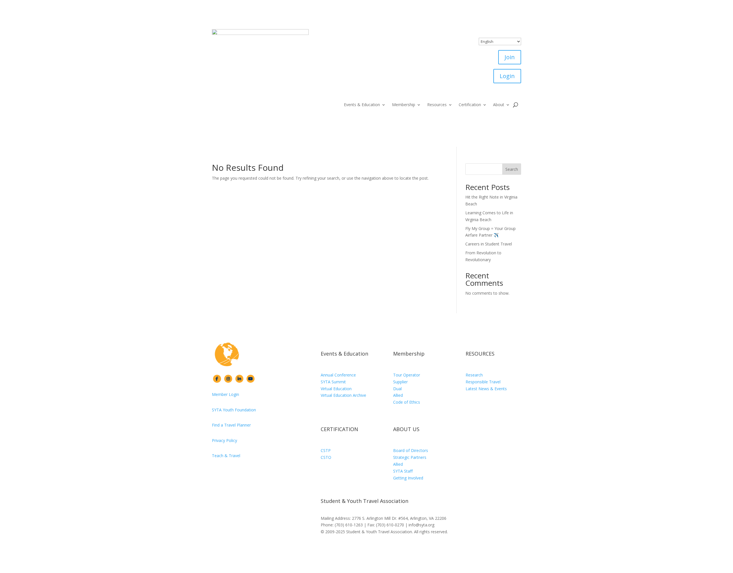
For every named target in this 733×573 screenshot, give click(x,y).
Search (511, 169)
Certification (470, 105)
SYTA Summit (333, 381)
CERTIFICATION (339, 429)
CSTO (326, 457)
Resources (437, 105)
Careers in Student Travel (488, 244)
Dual (397, 388)
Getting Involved (408, 478)
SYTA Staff (403, 471)
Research (474, 375)
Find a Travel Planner (231, 425)
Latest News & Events (486, 388)
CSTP (326, 450)
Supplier (400, 381)
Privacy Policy (224, 440)
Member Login (225, 394)
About (498, 105)
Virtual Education (336, 388)
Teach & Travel (226, 455)
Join (510, 57)
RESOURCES (480, 353)
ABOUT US (406, 429)
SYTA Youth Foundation (234, 410)
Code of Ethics (406, 402)
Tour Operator (406, 375)
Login (507, 76)
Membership (403, 105)
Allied (398, 395)
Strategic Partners (409, 457)
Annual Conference (338, 375)
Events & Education (362, 105)
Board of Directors (410, 450)
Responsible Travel (483, 381)
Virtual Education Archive (343, 395)
